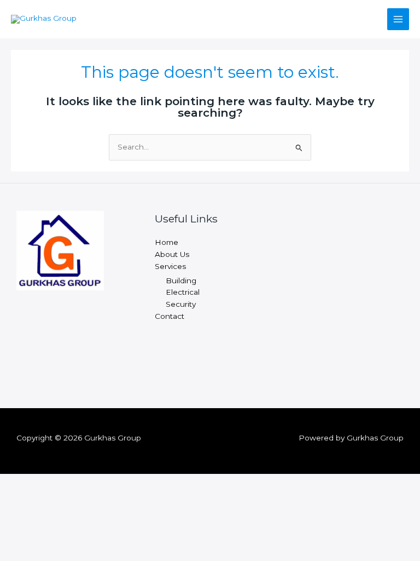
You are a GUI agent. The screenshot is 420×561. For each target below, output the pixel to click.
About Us (172, 254)
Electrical (183, 292)
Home (166, 242)
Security (181, 304)
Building (181, 280)
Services (170, 266)
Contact (169, 316)
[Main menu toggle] (398, 19)
